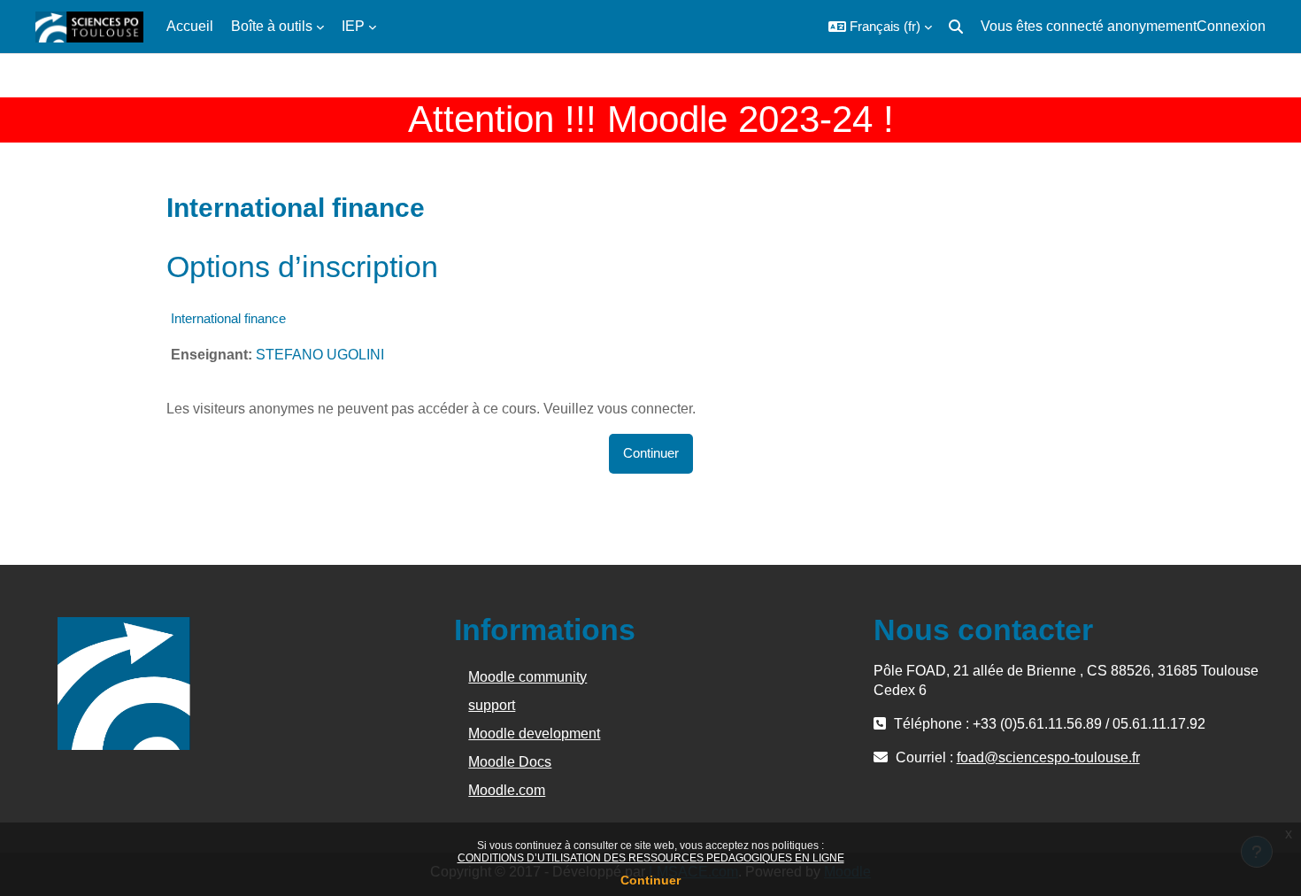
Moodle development (534, 733)
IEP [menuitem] (353, 26)
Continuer (650, 880)
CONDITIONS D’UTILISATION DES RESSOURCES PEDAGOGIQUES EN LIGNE (651, 858)
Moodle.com (506, 790)
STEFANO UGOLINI (320, 354)
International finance (228, 318)
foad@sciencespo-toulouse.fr (1048, 757)
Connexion (1231, 26)
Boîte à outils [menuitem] (271, 26)
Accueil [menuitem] (189, 26)
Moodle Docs (509, 761)
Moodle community (527, 676)
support (491, 705)
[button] (880, 26)
